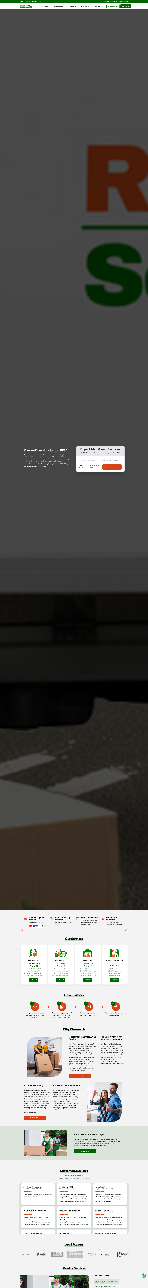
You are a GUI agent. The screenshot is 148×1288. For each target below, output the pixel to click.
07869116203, (63, 464)
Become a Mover (113, 6)
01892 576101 (37, 1)
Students (73, 6)
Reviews (121, 1)
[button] (46, 6)
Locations (98, 6)
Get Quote (34, 979)
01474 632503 (26, 1)
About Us (106, 1)
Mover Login (125, 6)
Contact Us (114, 1)
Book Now (88, 979)
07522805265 (42, 466)
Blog (127, 1)
